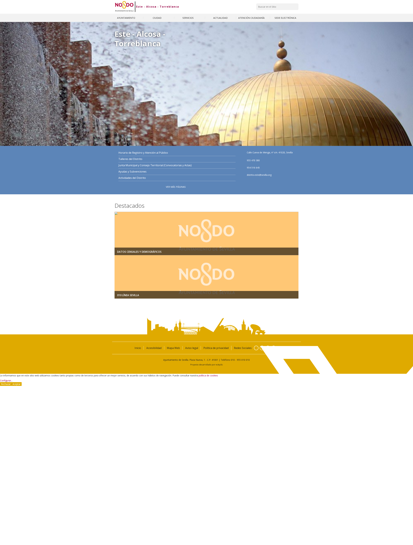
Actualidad (220, 17)
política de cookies (208, 375)
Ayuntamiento (126, 17)
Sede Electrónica (285, 17)
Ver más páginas (176, 186)
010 (233, 359)
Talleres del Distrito (130, 159)
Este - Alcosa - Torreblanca (157, 6)
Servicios (188, 17)
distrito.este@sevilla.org (259, 174)
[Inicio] (124, 6)
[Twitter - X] (262, 348)
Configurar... (6, 380)
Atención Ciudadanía (251, 17)
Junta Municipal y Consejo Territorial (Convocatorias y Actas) (155, 165)
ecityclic (219, 364)
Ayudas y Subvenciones (132, 171)
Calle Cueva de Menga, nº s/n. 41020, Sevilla (270, 152)
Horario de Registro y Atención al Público (143, 152)
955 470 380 (253, 160)
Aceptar (17, 384)
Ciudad (157, 17)
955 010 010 (243, 359)
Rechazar (6, 384)
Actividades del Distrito (132, 178)
